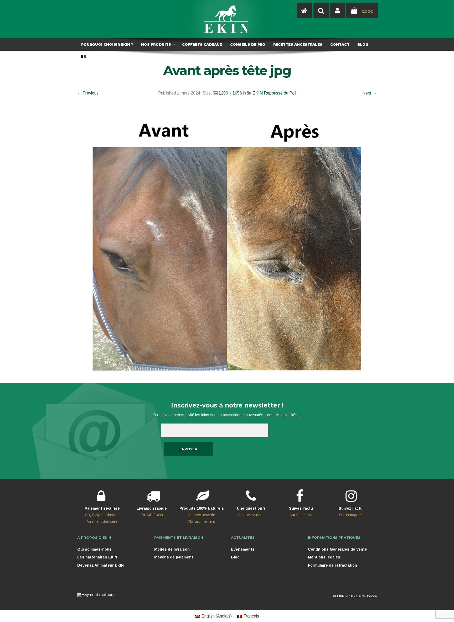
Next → (369, 93)
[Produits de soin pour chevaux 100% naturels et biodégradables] (304, 10)
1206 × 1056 (230, 93)
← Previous (88, 93)
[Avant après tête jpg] (227, 241)
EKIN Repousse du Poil (274, 93)
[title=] (337, 10)
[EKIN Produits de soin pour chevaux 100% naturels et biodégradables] (227, 19)
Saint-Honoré (366, 596)
